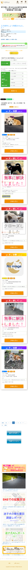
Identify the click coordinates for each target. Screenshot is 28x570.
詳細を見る (14, 151)
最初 (3, 422)
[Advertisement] (14, 406)
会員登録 (17, 3)
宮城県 (11, 134)
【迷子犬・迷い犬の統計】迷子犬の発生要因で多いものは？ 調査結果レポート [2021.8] (13, 525)
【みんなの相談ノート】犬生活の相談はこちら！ (13, 554)
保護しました (4, 134)
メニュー (25, 3)
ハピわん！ (5, 2)
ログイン (21, 3)
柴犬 (14, 134)
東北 (8, 134)
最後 (6, 425)
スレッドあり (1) (6, 196)
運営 (9, 563)
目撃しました (4, 278)
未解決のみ (16, 107)
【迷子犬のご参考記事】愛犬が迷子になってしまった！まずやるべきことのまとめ (13, 489)
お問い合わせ (16, 563)
